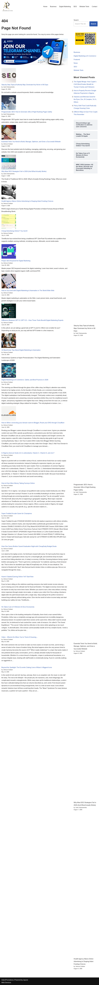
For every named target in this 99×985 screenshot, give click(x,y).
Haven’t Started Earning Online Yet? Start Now (17, 576)
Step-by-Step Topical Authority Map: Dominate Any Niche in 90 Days (24, 84)
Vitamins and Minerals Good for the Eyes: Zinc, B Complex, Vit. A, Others (85, 99)
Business (53, 6)
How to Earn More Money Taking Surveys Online (18, 483)
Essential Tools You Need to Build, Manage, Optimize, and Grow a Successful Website (31, 141)
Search (76, 20)
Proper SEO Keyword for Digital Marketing (15, 261)
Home (45, 6)
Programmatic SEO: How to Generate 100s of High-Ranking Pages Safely (26, 112)
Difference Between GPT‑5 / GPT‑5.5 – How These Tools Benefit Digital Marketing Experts (32, 320)
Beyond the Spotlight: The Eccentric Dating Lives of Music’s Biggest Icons (26, 667)
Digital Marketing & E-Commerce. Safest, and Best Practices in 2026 (24, 380)
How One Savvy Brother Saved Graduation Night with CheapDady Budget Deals (29, 546)
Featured (77, 59)
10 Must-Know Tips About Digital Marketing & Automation (21, 350)
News (76, 63)
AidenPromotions (7, 980)
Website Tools (84, 6)
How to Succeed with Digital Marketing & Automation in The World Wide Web (27, 290)
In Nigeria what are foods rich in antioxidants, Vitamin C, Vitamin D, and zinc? (27, 453)
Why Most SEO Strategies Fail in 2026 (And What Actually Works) (23, 171)
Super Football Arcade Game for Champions (16, 513)
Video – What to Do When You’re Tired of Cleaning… (19, 637)
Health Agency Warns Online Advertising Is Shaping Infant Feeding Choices (27, 201)
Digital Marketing (65, 6)
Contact (94, 6)
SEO (75, 6)
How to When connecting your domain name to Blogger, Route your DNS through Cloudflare (32, 423)
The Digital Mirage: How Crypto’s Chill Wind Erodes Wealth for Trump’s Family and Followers (85, 84)
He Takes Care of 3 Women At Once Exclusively (17, 607)
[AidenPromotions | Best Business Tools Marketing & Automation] (7, 6)
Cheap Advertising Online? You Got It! (14, 231)
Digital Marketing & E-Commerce (85, 56)
